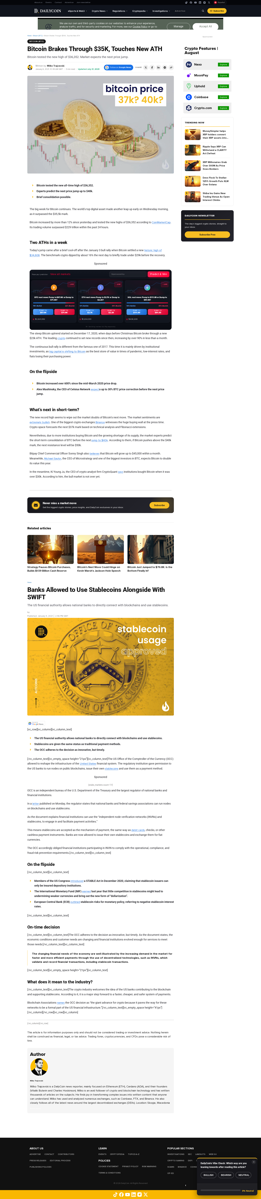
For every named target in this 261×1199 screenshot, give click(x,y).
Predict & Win (158, 274)
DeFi (190, 1160)
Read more (35, 1108)
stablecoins (111, 768)
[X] (209, 2)
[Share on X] (145, 67)
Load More (100, 1125)
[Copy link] (171, 67)
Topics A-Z (133, 1154)
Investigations (175, 1154)
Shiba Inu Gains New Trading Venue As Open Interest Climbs (216, 196)
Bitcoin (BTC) (37, 36)
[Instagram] (204, 2)
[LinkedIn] (200, 2)
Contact (58, 2)
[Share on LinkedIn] (158, 67)
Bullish (208, 1175)
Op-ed (170, 1173)
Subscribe (218, 11)
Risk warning (149, 1166)
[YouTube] (195, 2)
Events (49, 2)
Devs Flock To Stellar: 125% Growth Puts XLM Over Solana (216, 181)
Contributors (66, 1154)
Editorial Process (60, 1160)
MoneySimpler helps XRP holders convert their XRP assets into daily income (215, 135)
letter (35, 803)
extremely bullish (40, 422)
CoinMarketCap (161, 222)
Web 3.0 (213, 1154)
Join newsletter (83, 2)
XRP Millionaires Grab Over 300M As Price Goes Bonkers (215, 165)
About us (38, 2)
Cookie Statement (108, 1166)
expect (95, 389)
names (61, 1002)
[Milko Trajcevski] (30, 67)
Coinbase (195, 1167)
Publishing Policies (40, 1167)
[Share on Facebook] (152, 67)
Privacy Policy (130, 1166)
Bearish (226, 1175)
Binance (100, 422)
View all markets (60, 274)
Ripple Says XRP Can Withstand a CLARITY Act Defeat (215, 150)
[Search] (203, 11)
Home (29, 36)
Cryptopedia (117, 1154)
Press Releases (38, 1160)
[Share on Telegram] (165, 67)
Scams (170, 1167)
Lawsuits (200, 1154)
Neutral (243, 1175)
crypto (61, 338)
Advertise (69, 2)
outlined (75, 902)
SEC (190, 1154)
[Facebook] (191, 2)
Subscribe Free (207, 234)
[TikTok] (186, 2)
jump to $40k (100, 440)
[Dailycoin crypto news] (47, 11)
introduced (77, 881)
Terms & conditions (109, 1173)
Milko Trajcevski (55, 65)
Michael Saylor (52, 458)
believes (94, 453)
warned (86, 891)
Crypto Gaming (175, 1160)
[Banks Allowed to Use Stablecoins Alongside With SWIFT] (40, 1075)
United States (88, 763)
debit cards (138, 830)
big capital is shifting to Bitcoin (67, 351)
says (120, 471)
